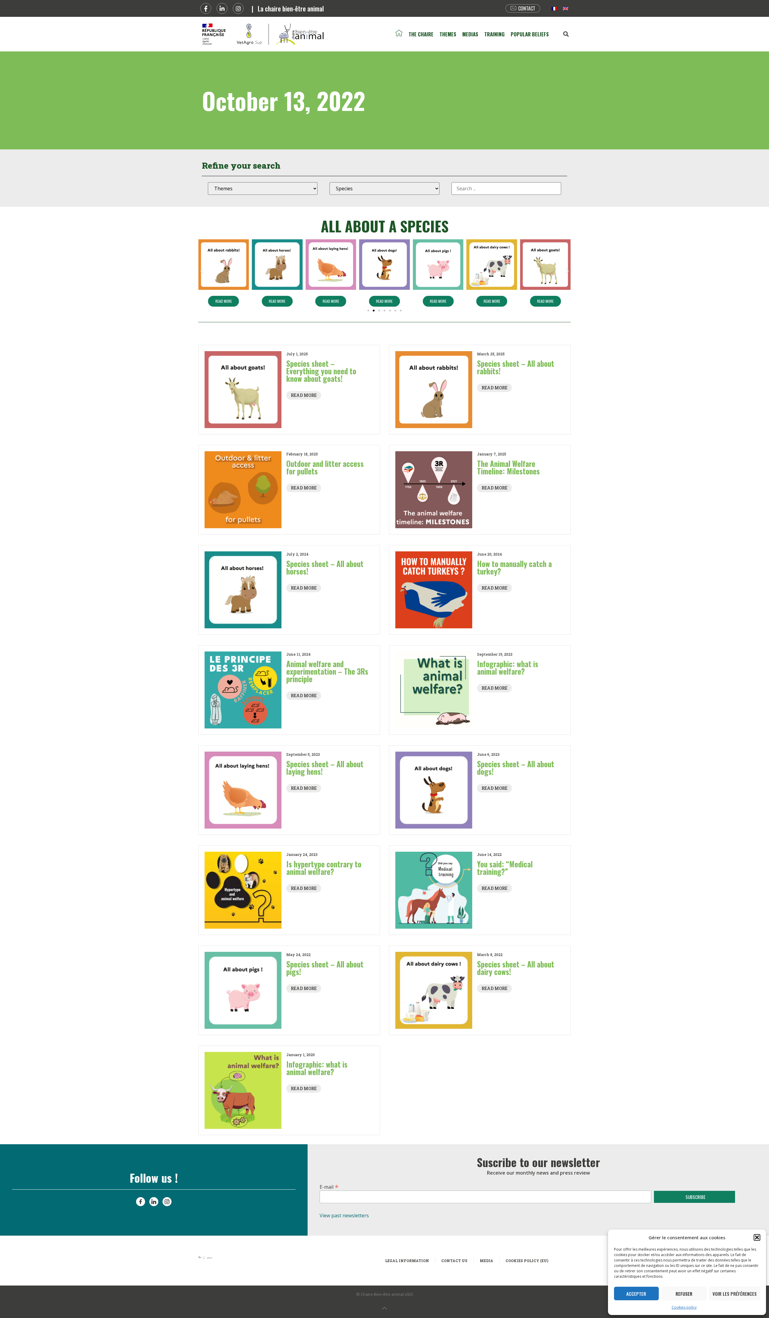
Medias (470, 34)
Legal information (407, 1260)
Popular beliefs (530, 34)
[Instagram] (238, 8)
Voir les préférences (735, 1293)
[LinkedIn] (153, 1201)
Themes (447, 34)
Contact (526, 8)
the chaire (421, 34)
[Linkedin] (222, 8)
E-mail (329, 1186)
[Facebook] (205, 8)
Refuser (684, 1293)
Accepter (636, 1293)
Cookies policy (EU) (527, 1260)
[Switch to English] (565, 9)
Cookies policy (684, 1307)
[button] (757, 1237)
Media (486, 1260)
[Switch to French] (554, 9)
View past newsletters (344, 1215)
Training (494, 34)
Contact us (454, 1260)
